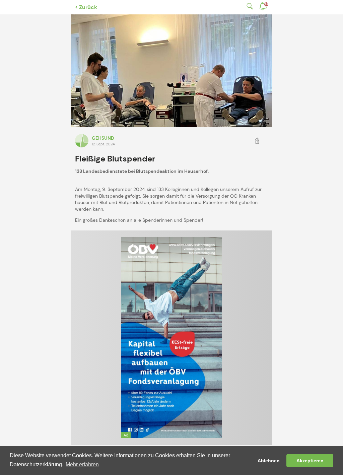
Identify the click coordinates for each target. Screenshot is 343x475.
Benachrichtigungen (266, 4)
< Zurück (86, 7)
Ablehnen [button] (269, 460)
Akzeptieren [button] (310, 460)
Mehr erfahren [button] (82, 464)
